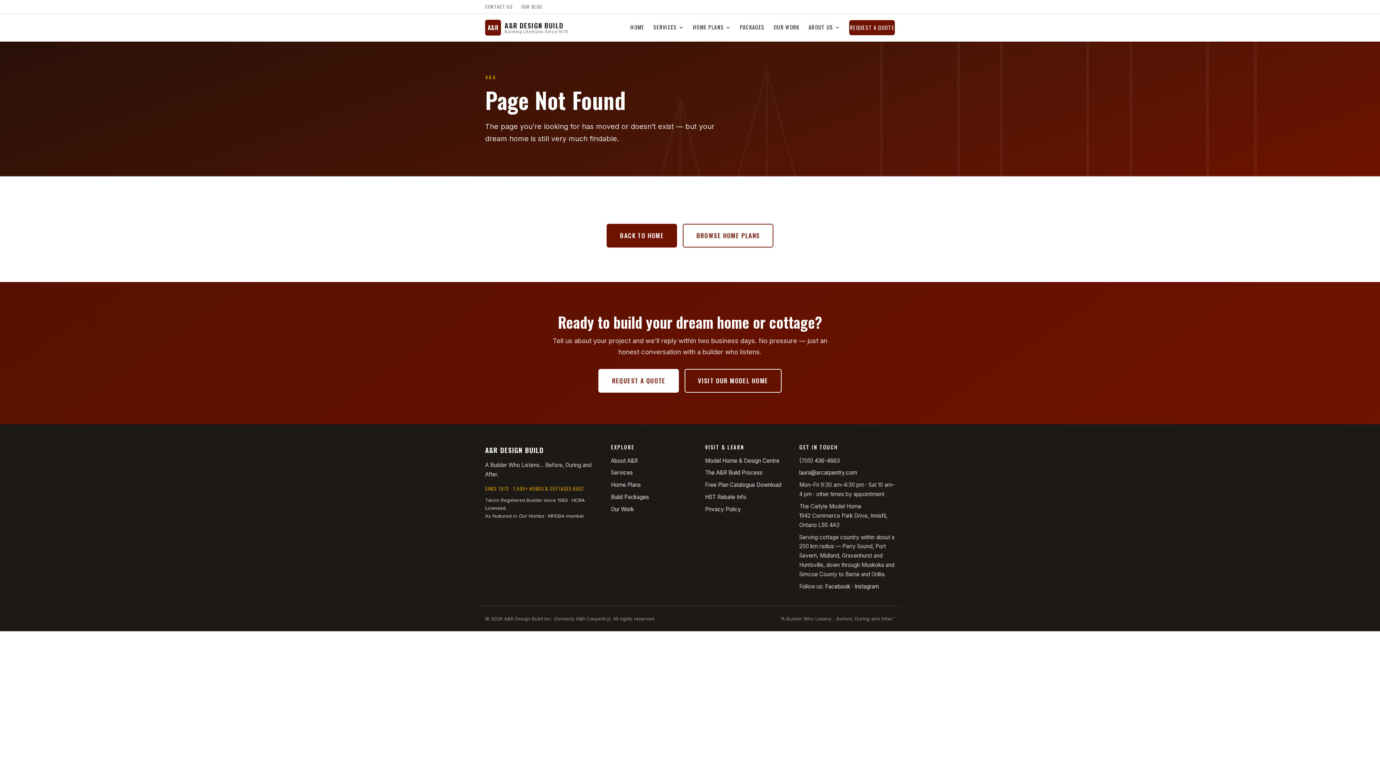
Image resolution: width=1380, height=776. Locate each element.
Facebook (837, 586)
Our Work (787, 27)
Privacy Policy (723, 509)
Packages (752, 27)
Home (637, 27)
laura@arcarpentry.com (828, 472)
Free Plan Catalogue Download (743, 484)
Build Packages (630, 497)
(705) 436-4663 (819, 460)
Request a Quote (872, 27)
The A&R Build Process (734, 472)
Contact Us (499, 7)
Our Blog (531, 7)
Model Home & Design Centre (742, 460)
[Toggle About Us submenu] (837, 27)
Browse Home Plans (728, 235)
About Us (821, 27)
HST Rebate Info (725, 497)
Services (665, 27)
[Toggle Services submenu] (681, 27)
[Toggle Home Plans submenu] (728, 27)
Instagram (867, 586)
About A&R (624, 460)
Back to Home (642, 235)
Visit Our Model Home (733, 380)
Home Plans (708, 27)
